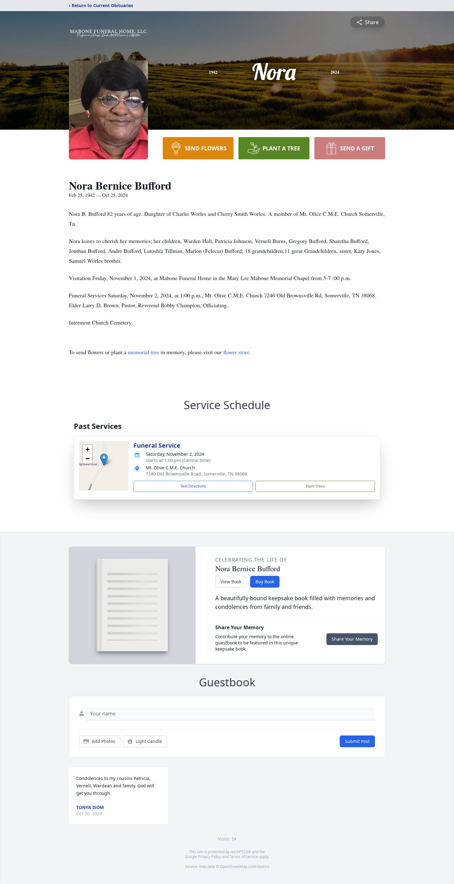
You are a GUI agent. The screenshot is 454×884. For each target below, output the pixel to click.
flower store (236, 352)
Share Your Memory (352, 639)
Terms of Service (243, 856)
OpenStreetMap (233, 866)
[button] (104, 459)
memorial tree (143, 352)
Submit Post (357, 741)
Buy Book (264, 581)
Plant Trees (315, 486)
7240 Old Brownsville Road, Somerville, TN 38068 (196, 474)
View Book (231, 581)
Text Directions (193, 486)
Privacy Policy (209, 856)
